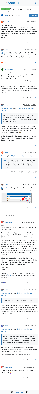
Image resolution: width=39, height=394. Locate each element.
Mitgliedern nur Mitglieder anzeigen (22, 156)
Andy (6, 49)
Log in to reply (33, 15)
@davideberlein (6, 293)
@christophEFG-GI (6, 108)
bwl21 (6, 325)
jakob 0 (7, 22)
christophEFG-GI (9, 69)
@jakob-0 (4, 53)
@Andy (3, 156)
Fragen (6, 15)
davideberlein (8, 222)
